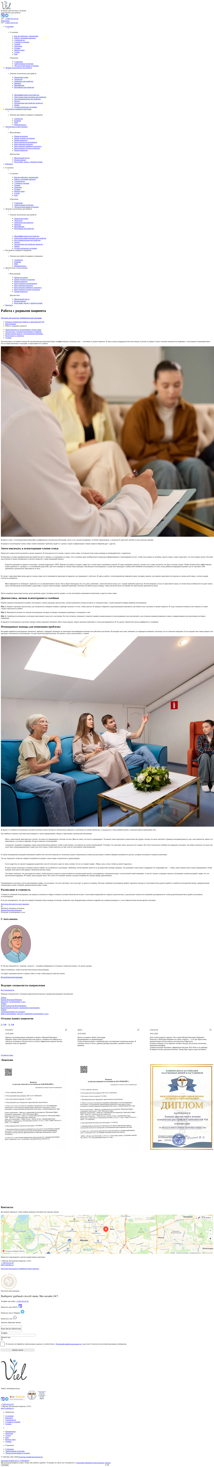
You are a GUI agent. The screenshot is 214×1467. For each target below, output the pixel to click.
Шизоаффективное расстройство (26, 95)
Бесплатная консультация (11, 977)
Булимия (17, 121)
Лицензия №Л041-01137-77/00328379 (15, 1461)
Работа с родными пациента (25, 38)
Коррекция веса (20, 125)
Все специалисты (7, 990)
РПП (16, 123)
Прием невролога (21, 150)
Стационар (18, 62)
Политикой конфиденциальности (68, 1344)
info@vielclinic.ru (7, 1265)
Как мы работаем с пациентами (26, 36)
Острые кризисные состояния (25, 107)
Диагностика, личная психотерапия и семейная (23, 332)
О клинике (9, 26)
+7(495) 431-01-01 (11, 19)
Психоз (17, 101)
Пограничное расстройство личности (28, 103)
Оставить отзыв (7, 1055)
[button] (211, 733)
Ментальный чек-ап (21, 158)
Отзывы (17, 48)
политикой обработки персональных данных (93, 1463)
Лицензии (18, 46)
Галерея (17, 44)
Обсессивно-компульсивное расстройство (30, 97)
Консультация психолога (23, 144)
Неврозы (17, 83)
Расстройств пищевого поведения (18, 109)
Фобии (17, 105)
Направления (10, 1431)
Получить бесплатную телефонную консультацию (21, 318)
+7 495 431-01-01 (7, 1263)
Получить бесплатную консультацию (15, 904)
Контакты (9, 164)
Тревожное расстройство (23, 81)
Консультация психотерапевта (25, 142)
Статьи (17, 52)
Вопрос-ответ (19, 50)
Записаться (5, 21)
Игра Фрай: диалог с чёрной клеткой (28, 162)
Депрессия (18, 79)
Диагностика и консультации (16, 127)
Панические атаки (21, 77)
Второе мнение (20, 160)
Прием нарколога (21, 140)
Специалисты (19, 40)
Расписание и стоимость (14, 336)
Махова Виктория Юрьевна (11, 910)
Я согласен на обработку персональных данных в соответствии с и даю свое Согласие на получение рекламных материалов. (66, 1344)
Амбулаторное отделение (23, 64)
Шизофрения (19, 85)
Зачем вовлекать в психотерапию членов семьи (23, 330)
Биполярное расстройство (24, 87)
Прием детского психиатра (24, 138)
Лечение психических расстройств (18, 68)
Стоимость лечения (21, 42)
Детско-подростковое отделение (26, 66)
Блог (16, 54)
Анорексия (18, 119)
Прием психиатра (21, 136)
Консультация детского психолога (27, 148)
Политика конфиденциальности (30, 1457)
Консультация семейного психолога (27, 146)
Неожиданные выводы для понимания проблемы (24, 334)
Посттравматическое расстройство (27, 99)
